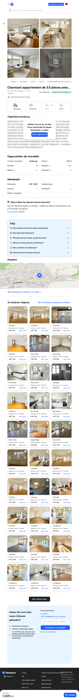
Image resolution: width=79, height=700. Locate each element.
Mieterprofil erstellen (46, 689)
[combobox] (39, 10)
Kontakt (71, 695)
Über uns (25, 687)
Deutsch (9, 676)
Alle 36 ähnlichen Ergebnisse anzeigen (54, 302)
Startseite (13, 81)
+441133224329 (66, 682)
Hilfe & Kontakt (27, 684)
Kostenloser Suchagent (55, 627)
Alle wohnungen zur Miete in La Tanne (23, 292)
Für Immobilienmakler (28, 678)
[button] (70, 92)
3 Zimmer (41, 81)
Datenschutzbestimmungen (52, 673)
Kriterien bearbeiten (48, 632)
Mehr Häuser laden (39, 599)
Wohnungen (23, 81)
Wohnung (33, 161)
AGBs (44, 676)
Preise (24, 673)
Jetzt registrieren (39, 134)
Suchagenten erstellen (56, 4)
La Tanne (32, 81)
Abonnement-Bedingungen (47, 682)
